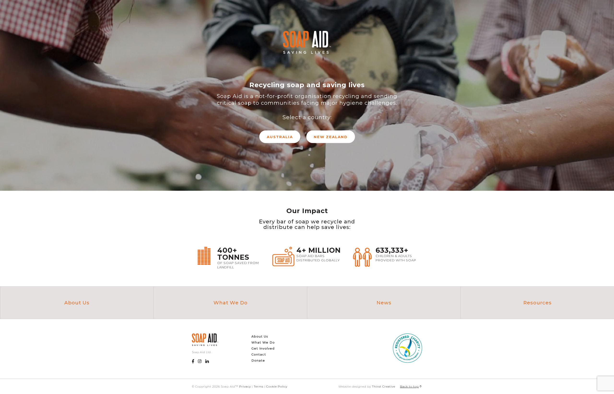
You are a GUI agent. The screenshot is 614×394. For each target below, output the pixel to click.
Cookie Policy (276, 386)
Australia (280, 137)
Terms (258, 386)
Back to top (409, 386)
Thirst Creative (383, 386)
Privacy (245, 386)
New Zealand (331, 137)
